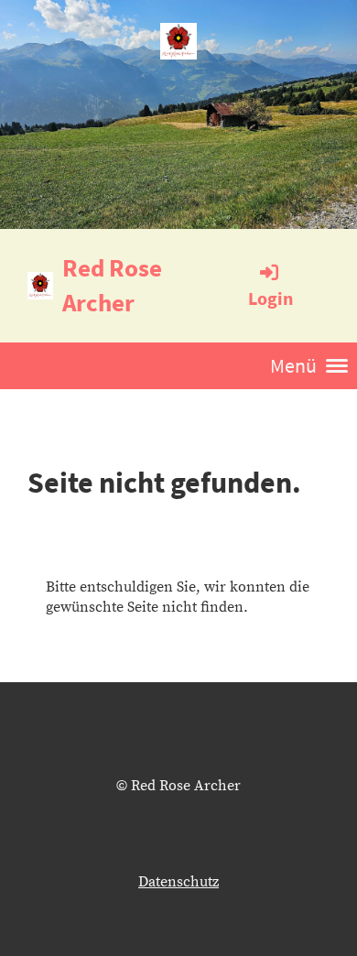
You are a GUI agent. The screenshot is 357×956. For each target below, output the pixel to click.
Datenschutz (178, 882)
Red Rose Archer (112, 285)
